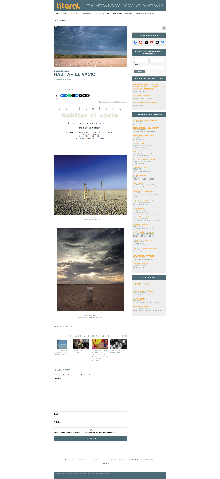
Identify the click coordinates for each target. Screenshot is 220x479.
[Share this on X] (80, 95)
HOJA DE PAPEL (139, 244)
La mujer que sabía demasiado (143, 260)
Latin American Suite (141, 308)
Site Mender (107, 473)
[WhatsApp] (69, 95)
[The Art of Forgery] (81, 344)
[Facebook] (135, 42)
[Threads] (157, 42)
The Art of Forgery (77, 352)
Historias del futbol (139, 267)
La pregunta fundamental (141, 287)
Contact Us (107, 464)
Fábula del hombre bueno (141, 295)
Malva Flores (139, 299)
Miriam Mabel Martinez (143, 256)
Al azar (136, 250)
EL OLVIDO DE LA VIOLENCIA (143, 236)
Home (57, 14)
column (136, 137)
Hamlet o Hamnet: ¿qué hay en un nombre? (147, 310)
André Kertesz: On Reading (117, 352)
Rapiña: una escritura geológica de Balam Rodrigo (147, 195)
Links (96, 459)
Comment (58, 379)
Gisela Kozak (139, 105)
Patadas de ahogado (140, 204)
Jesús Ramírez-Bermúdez (144, 232)
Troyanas (137, 169)
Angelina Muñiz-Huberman (145, 248)
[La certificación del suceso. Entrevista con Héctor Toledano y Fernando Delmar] (100, 344)
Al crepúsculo (139, 265)
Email (56, 414)
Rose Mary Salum (141, 283)
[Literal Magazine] (68, 8)
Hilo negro (137, 301)
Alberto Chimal (140, 175)
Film (77, 14)
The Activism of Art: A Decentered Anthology (62, 353)
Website (57, 422)
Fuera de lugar (139, 210)
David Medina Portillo (143, 291)
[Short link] (88, 95)
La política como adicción (145, 103)
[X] (146, 42)
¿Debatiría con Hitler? (140, 147)
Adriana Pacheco (140, 167)
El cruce (136, 177)
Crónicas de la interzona (144, 185)
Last (150, 62)
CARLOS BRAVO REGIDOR (143, 98)
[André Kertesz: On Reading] (118, 344)
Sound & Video (99, 14)
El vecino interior (141, 96)
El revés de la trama (142, 161)
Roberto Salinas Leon (143, 201)
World (64, 14)
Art (71, 14)
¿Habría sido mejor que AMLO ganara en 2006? (148, 124)
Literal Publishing (62, 20)
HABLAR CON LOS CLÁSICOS (143, 179)
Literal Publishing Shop (144, 14)
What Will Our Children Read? (143, 171)
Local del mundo (140, 218)
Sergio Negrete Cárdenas (145, 120)
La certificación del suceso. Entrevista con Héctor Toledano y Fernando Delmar (100, 356)
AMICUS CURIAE (139, 130)
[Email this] (84, 95)
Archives (128, 14)
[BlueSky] (162, 42)
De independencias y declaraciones (144, 132)
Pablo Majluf (139, 144)
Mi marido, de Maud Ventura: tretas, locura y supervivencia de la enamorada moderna (148, 87)
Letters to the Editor (114, 459)
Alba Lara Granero (140, 91)
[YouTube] (151, 42)
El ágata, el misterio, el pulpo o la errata (146, 303)
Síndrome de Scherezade (143, 153)
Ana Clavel (138, 152)
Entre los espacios (141, 285)
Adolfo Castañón (141, 216)
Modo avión (138, 226)
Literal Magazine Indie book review (141, 459)
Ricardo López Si (140, 264)
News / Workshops (114, 14)
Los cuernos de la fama (140, 155)
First (135, 62)
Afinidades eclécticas (142, 145)
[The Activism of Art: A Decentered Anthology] (62, 344)
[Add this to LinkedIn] (66, 95)
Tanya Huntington (141, 307)
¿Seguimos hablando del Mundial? (144, 187)
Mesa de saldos (139, 293)
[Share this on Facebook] (62, 95)
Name (56, 406)
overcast (137, 193)
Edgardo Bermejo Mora (144, 159)
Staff (66, 459)
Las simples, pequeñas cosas (143, 228)
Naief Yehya (138, 183)
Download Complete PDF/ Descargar (113, 102)
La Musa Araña (139, 242)
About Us (81, 459)
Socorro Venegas (141, 224)
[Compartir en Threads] (73, 95)
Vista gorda (138, 258)
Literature (86, 14)
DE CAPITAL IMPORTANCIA (143, 202)
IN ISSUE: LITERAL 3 (61, 71)
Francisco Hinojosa (142, 240)
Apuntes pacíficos (139, 163)
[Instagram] (140, 42)
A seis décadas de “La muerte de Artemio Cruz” (148, 220)
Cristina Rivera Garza (143, 191)
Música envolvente (139, 252)
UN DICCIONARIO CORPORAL (143, 234)
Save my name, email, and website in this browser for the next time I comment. (84, 432)
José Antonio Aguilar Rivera (146, 128)
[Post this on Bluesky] (77, 95)
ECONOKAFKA (138, 122)
